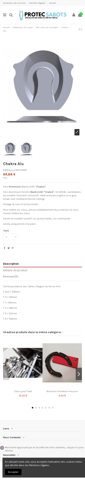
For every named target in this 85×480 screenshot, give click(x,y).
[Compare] (20, 387)
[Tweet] (8, 248)
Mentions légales (37, 3)
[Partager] (4, 248)
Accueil (52, 3)
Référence (9, 170)
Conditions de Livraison (14, 3)
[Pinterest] (13, 248)
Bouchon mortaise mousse (62, 391)
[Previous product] (80, 29)
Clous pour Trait (23, 391)
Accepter (13, 472)
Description (11, 263)
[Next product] (81, 29)
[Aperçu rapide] (25, 387)
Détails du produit (15, 270)
